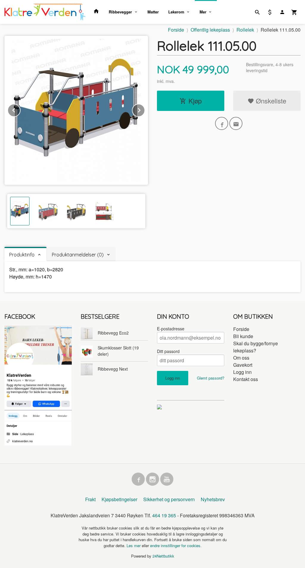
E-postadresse (170, 329)
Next (144, 109)
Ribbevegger (120, 12)
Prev (20, 109)
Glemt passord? (210, 378)
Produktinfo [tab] (22, 255)
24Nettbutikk (163, 556)
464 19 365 (164, 515)
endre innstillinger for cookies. (176, 545)
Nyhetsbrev (213, 499)
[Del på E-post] (235, 123)
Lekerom (176, 12)
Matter (153, 12)
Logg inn (242, 372)
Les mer (134, 545)
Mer (203, 12)
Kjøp (195, 100)
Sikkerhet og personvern (169, 499)
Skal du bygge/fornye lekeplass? (255, 347)
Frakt (90, 499)
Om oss (241, 357)
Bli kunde (243, 336)
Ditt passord (168, 351)
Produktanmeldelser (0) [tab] (78, 255)
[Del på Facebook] (221, 123)
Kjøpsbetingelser (119, 499)
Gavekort (242, 364)
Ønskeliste (270, 100)
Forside (176, 29)
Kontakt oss (245, 379)
